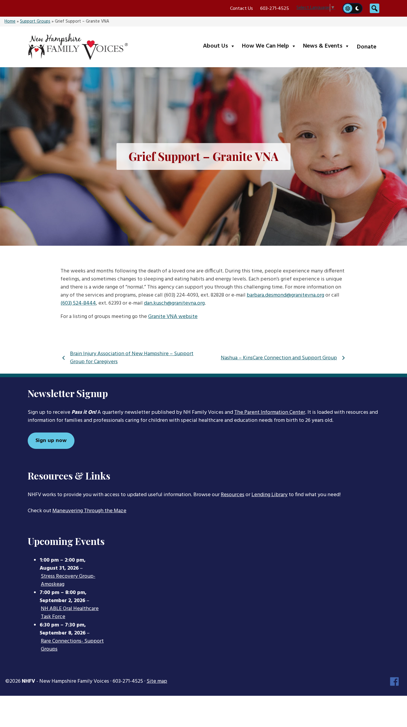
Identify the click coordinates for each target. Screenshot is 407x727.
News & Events (327, 46)
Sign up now (51, 440)
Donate (366, 47)
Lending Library (269, 495)
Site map (157, 681)
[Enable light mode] (347, 8)
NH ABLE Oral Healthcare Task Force (70, 613)
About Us (220, 46)
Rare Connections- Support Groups (72, 645)
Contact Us (241, 8)
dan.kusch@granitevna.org (174, 303)
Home (9, 21)
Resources (232, 495)
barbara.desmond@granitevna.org (285, 295)
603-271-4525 (274, 8)
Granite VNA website (173, 316)
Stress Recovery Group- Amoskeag (68, 580)
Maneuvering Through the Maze (89, 511)
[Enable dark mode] (357, 8)
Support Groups (35, 21)
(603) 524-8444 (78, 303)
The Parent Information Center (269, 412)
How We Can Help (270, 46)
